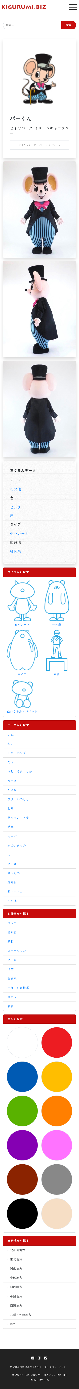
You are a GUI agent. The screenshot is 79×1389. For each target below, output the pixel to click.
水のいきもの (17, 845)
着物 (11, 1006)
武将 (11, 941)
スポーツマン (17, 950)
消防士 (12, 969)
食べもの (14, 873)
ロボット (14, 997)
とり (11, 808)
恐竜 (11, 826)
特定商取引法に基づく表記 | (25, 1367)
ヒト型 (12, 863)
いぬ (11, 734)
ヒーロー (14, 960)
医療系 (12, 978)
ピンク (15, 507)
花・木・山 (15, 891)
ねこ (11, 743)
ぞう (11, 762)
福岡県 (15, 551)
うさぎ (12, 780)
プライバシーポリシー (56, 1367)
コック (12, 922)
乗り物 (12, 882)
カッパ (12, 836)
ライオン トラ (18, 817)
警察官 (12, 932)
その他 (15, 489)
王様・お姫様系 (18, 987)
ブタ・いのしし (18, 799)
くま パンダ (17, 752)
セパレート (19, 533)
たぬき (12, 790)
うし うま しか (20, 771)
